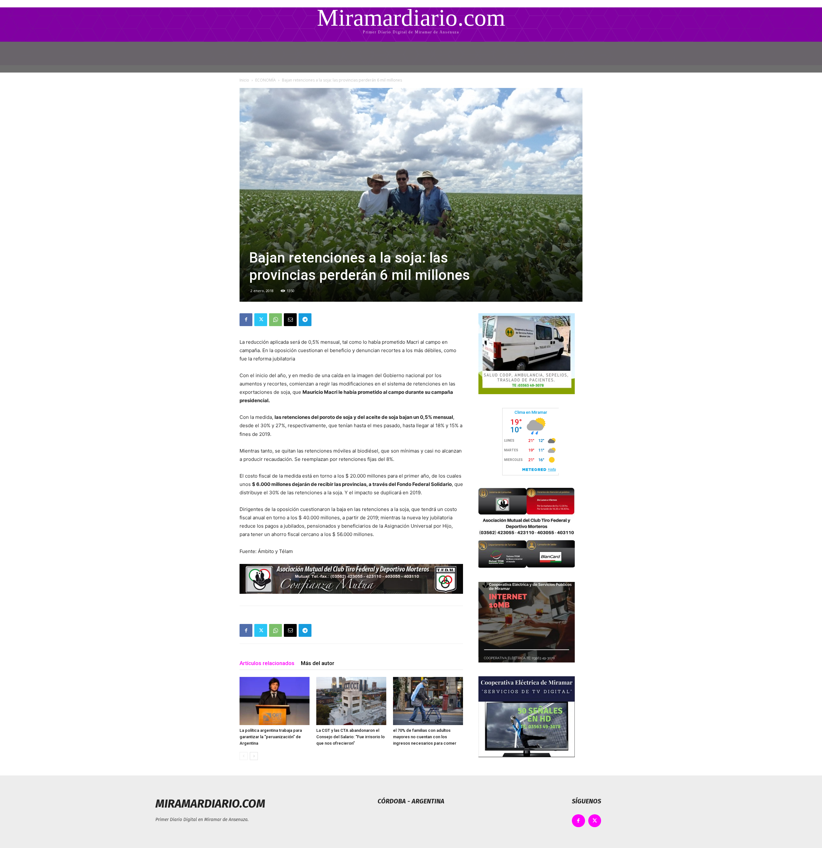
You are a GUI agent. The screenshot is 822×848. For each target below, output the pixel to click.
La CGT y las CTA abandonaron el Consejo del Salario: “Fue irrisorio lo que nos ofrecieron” (350, 737)
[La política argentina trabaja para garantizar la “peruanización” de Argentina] (275, 701)
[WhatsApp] (275, 319)
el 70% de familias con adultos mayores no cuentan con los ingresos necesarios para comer (424, 737)
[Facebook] (246, 319)
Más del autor (317, 663)
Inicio (244, 80)
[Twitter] (260, 319)
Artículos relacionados (267, 663)
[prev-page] (244, 756)
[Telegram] (305, 319)
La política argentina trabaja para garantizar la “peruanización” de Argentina (271, 737)
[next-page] (254, 756)
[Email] (290, 319)
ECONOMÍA (265, 80)
